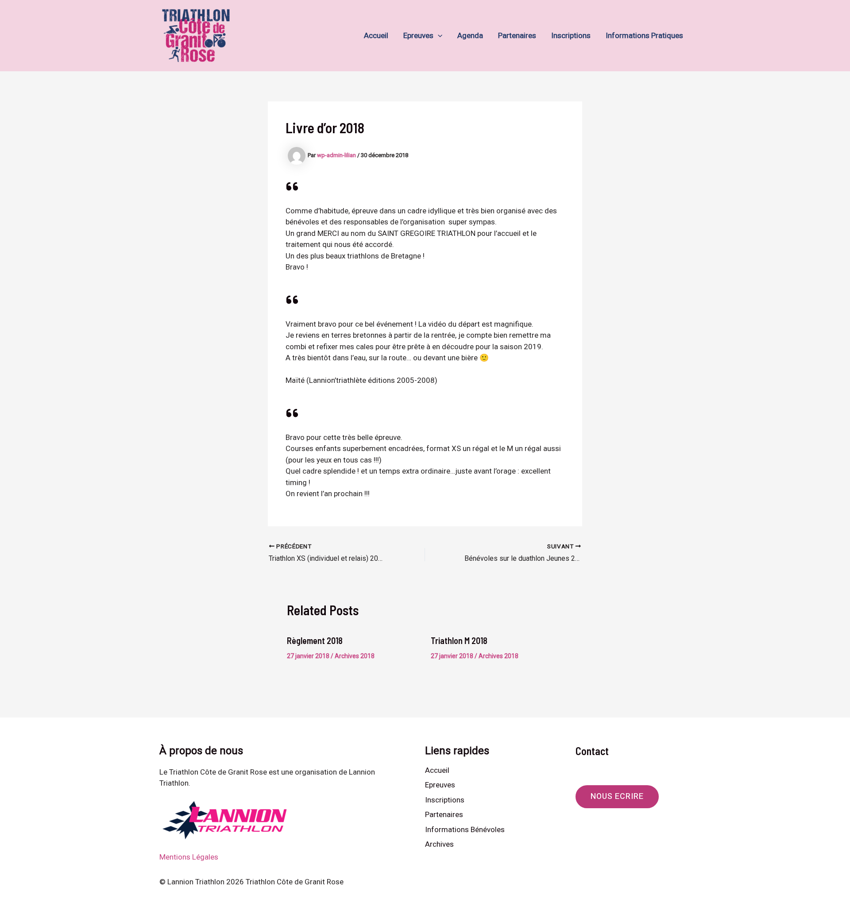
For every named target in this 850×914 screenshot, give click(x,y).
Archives (439, 844)
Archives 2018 (355, 655)
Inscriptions (571, 35)
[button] (437, 36)
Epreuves (418, 35)
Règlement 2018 (315, 640)
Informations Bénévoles (465, 829)
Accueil (376, 35)
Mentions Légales (188, 856)
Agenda (470, 35)
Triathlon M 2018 (459, 640)
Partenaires (517, 35)
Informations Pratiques (644, 35)
